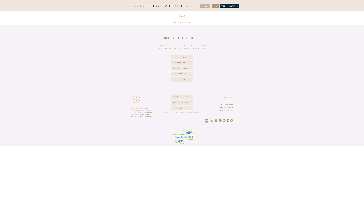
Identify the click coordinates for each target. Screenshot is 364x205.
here (203, 48)
